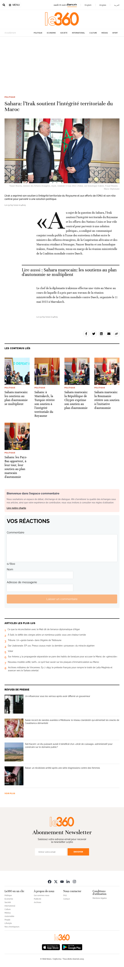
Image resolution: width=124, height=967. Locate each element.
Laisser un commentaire (62, 599)
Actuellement (10, 33)
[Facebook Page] (49, 881)
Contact (66, 899)
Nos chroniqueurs (12, 927)
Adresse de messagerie (22, 582)
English (88, 5)
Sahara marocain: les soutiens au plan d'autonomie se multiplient (69, 272)
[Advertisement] (62, 65)
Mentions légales (100, 898)
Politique (38, 33)
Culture (93, 33)
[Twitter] (56, 881)
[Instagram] (74, 881)
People (7, 920)
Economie (51, 33)
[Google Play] (72, 947)
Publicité (37, 899)
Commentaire (15, 532)
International (78, 33)
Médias (104, 33)
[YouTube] (62, 881)
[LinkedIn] (68, 881)
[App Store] (51, 947)
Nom (10, 569)
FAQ (65, 895)
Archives (37, 902)
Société (63, 33)
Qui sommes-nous (41, 895)
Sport (115, 33)
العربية (116, 5)
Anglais (102, 5)
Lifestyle (8, 923)
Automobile (9, 916)
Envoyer (78, 852)
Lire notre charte (16, 508)
